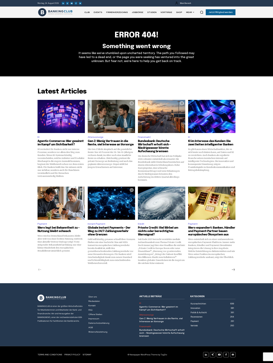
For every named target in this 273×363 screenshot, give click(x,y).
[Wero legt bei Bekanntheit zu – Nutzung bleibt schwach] (61, 203)
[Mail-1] (80, 3)
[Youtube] (71, 3)
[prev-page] (40, 270)
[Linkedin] (63, 3)
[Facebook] (76, 3)
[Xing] (67, 3)
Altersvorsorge (95, 137)
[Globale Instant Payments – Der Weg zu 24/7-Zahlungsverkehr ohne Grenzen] (111, 203)
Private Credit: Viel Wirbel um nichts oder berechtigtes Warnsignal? (158, 231)
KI (38, 137)
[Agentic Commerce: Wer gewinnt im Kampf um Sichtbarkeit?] (61, 116)
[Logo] (55, 12)
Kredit (141, 223)
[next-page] (233, 270)
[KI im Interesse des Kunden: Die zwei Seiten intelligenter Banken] (211, 116)
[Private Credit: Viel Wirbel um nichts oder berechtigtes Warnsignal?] (161, 203)
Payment (42, 223)
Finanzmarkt (144, 137)
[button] (201, 12)
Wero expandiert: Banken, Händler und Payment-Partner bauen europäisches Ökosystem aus (211, 231)
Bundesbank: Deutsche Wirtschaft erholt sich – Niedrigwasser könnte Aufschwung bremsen (162, 333)
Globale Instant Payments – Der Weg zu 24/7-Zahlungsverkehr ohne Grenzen (109, 231)
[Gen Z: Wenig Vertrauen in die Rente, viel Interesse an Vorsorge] (111, 116)
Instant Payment (96, 223)
